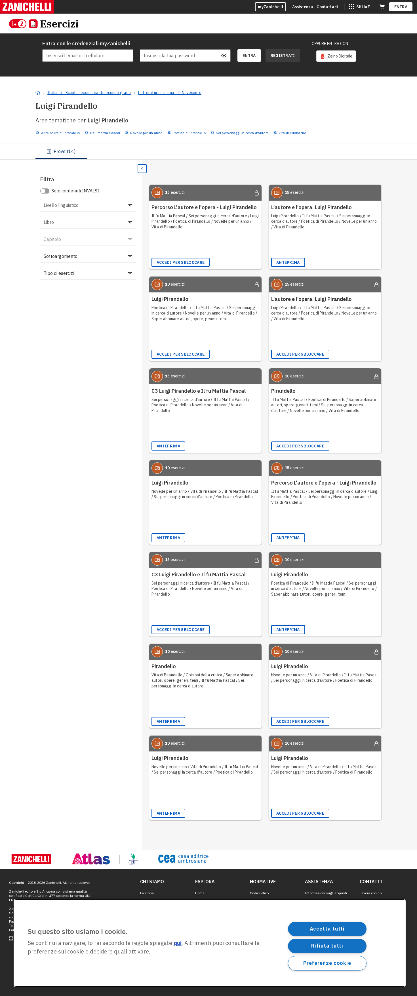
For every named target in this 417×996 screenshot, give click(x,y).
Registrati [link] (283, 55)
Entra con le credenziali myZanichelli (86, 43)
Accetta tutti (327, 928)
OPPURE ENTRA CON (330, 43)
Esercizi (59, 23)
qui (178, 943)
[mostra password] (223, 55)
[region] (210, 943)
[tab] (61, 151)
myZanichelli (270, 6)
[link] (336, 56)
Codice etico (259, 893)
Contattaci (327, 6)
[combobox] (88, 205)
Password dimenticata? (211, 43)
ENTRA (401, 6)
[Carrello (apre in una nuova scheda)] (382, 6)
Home (199, 893)
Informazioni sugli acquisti (326, 893)
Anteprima (288, 262)
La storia (147, 893)
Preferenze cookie (327, 963)
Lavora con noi (371, 893)
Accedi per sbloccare (181, 262)
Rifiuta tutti (327, 945)
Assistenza (302, 6)
